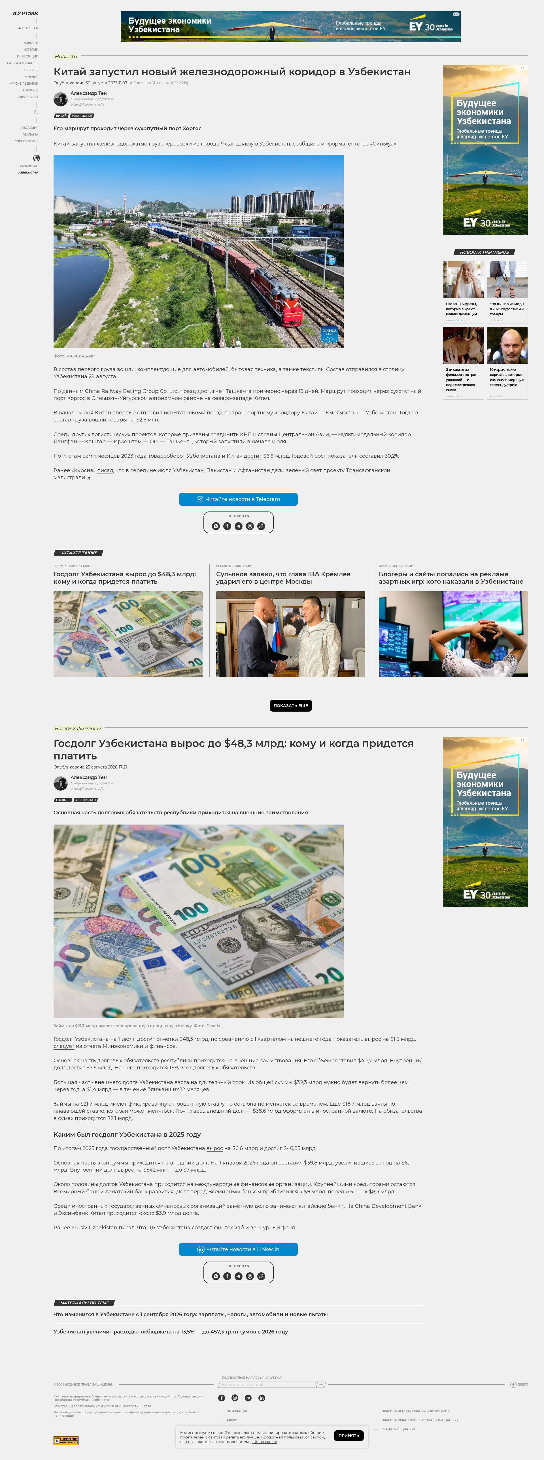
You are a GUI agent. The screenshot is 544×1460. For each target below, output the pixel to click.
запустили (232, 441)
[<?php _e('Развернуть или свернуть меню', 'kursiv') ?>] (36, 158)
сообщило (306, 144)
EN (36, 28)
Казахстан (29, 166)
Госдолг (63, 800)
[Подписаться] (321, 1385)
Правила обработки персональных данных (420, 1420)
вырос (215, 1148)
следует (64, 1046)
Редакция (29, 128)
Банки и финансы (22, 63)
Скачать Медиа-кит (398, 1429)
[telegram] (248, 1398)
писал (105, 470)
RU (20, 28)
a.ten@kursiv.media (87, 104)
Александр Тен (89, 93)
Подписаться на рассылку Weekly (252, 1378)
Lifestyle (30, 90)
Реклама (30, 134)
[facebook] (221, 1398)
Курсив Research (23, 83)
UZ (28, 28)
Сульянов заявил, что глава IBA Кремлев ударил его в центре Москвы (283, 577)
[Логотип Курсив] (25, 13)
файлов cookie (263, 1441)
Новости (31, 43)
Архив (232, 1420)
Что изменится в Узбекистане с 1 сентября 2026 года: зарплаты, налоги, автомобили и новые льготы (191, 1314)
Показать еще (291, 705)
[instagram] (234, 1398)
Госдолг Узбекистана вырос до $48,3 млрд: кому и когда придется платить (125, 577)
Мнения (31, 77)
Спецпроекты (26, 141)
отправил (149, 413)
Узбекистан (28, 172)
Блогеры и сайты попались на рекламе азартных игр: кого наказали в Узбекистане (451, 577)
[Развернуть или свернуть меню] (36, 112)
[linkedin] (261, 1398)
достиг (253, 456)
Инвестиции (27, 56)
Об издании (237, 1411)
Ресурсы (31, 70)
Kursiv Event (27, 97)
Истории (31, 50)
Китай (61, 116)
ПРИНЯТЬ (349, 1435)
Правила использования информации (416, 1411)
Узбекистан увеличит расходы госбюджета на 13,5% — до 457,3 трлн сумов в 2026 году (171, 1332)
